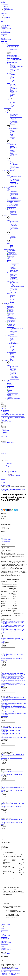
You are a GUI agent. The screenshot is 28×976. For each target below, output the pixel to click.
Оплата (6, 6)
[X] (8, 510)
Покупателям (4, 944)
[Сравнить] (1, 507)
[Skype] (15, 510)
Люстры (3, 928)
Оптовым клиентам (9, 19)
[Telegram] (17, 510)
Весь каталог (4, 937)
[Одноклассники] (4, 510)
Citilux (2, 739)
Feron (2, 686)
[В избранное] (1, 505)
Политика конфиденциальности (9, 968)
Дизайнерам (7, 17)
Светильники (4, 930)
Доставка (6, 8)
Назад (9, 472)
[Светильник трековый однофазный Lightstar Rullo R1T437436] (14, 490)
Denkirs (3, 642)
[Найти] (4, 406)
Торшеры (3, 932)
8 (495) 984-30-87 (5, 25)
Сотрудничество (5, 938)
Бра (1, 931)
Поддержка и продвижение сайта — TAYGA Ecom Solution (10, 970)
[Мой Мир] (6, 510)
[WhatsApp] (12, 510)
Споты (2, 934)
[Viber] (10, 510)
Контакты (6, 11)
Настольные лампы (6, 935)
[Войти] (1, 446)
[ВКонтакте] (1, 510)
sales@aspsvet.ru (5, 955)
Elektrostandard (4, 716)
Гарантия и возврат (9, 9)
